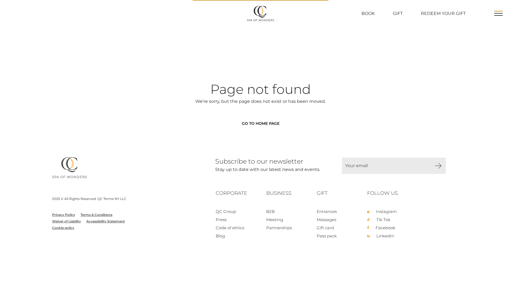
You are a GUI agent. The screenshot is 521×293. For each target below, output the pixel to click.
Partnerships (279, 227)
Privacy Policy (63, 215)
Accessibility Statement (105, 221)
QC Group (226, 211)
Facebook (385, 227)
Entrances (327, 211)
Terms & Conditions (96, 215)
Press (221, 219)
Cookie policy (63, 228)
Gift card (325, 227)
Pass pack (327, 235)
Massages (326, 219)
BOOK (368, 13)
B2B (270, 211)
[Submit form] (438, 166)
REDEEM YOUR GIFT (443, 13)
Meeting (274, 219)
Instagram (386, 211)
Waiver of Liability (66, 221)
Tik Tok (383, 219)
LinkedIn (385, 235)
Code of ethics (230, 227)
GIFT (398, 13)
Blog (220, 235)
